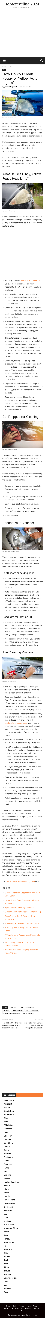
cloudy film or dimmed (30, 281)
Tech (6, 1260)
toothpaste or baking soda (16, 723)
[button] (41, 60)
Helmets (8, 1185)
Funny (6, 1168)
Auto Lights (13, 1007)
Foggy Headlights (32, 1010)
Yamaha (7, 1288)
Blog (6, 1118)
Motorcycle (9, 1225)
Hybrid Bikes (9, 1203)
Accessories (9, 1100)
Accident (8, 1104)
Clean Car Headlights (27, 1007)
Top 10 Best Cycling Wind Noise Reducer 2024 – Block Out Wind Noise (12, 1025)
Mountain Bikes (11, 1228)
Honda (7, 1196)
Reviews (8, 1239)
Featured (8, 1164)
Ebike (6, 1150)
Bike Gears (9, 1114)
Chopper (8, 1136)
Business (8, 1129)
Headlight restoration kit (11, 1013)
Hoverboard (9, 1200)
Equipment (8, 1157)
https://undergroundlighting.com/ (21, 881)
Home (4, 66)
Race (6, 1235)
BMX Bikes (8, 1125)
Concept (8, 1139)
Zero (6, 1292)
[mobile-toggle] (4, 60)
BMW (6, 1122)
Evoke (6, 1161)
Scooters (8, 1249)
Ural (6, 1281)
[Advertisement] (22, 34)
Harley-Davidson (11, 1182)
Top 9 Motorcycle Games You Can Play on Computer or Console (33, 1025)
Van (5, 1285)
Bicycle (7, 1107)
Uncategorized (10, 1278)
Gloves (7, 1178)
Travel (7, 1271)
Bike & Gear (9, 1111)
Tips (6, 1264)
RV (5, 1246)
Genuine (7, 1175)
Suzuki (7, 1256)
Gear (6, 1171)
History (7, 1189)
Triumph (7, 1274)
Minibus (7, 1221)
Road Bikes (9, 1242)
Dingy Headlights (17, 1010)
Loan (6, 1217)
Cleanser (6, 1010)
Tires (6, 1267)
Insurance (8, 1207)
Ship (6, 1253)
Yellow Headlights (28, 1013)
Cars (10, 66)
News (6, 1232)
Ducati (7, 1146)
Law (5, 1214)
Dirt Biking (8, 1143)
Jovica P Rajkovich (11, 87)
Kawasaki (8, 1210)
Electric (7, 1154)
